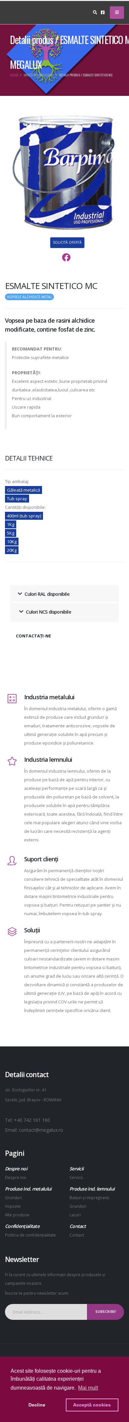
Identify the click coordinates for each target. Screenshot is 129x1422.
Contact (76, 1235)
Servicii (76, 1177)
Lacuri (75, 1214)
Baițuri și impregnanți (89, 1197)
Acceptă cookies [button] (92, 1404)
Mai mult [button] (88, 1388)
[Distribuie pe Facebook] (66, 258)
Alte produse (17, 1214)
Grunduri (13, 1197)
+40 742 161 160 (32, 1120)
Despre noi (15, 1177)
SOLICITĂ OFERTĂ (67, 242)
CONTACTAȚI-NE (33, 636)
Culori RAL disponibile (46, 594)
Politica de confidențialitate (30, 1235)
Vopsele (13, 1206)
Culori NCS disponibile (48, 612)
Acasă (14, 74)
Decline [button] (36, 1404)
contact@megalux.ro (41, 1130)
